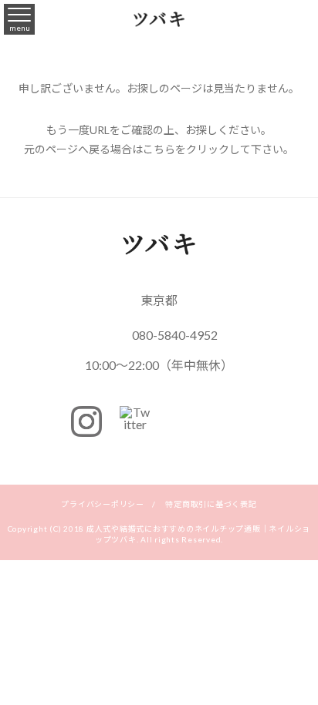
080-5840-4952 (175, 334)
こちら (159, 149)
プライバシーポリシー (102, 504)
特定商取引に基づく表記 (210, 504)
